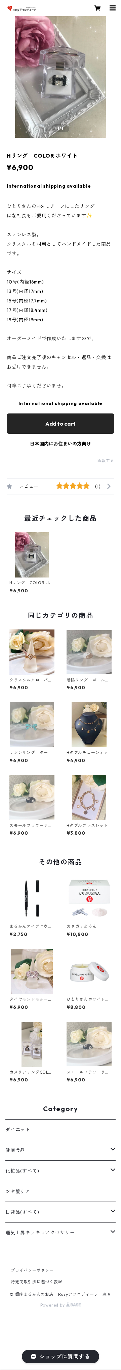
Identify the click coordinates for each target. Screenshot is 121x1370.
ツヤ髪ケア (17, 1191)
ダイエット (17, 1130)
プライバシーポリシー (32, 1270)
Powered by (53, 1305)
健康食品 (15, 1150)
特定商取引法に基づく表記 (37, 1281)
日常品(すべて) (22, 1212)
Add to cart (60, 423)
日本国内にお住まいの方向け (60, 444)
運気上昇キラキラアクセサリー (40, 1233)
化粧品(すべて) (22, 1171)
